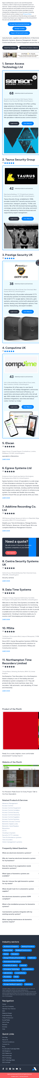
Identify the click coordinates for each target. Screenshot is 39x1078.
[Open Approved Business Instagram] (7, 1069)
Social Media (6, 1020)
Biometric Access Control (11, 821)
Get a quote (11, 553)
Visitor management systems (12, 842)
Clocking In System (8, 833)
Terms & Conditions (8, 1042)
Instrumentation (28, 969)
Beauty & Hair (8, 950)
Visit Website (28, 123)
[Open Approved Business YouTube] (17, 1069)
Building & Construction (23, 950)
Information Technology (11, 969)
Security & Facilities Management (14, 980)
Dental (6, 954)
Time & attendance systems (11, 837)
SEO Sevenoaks (7, 1055)
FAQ (3, 1029)
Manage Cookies (19, 28)
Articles (4, 1027)
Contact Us (5, 1044)
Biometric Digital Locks (10, 824)
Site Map (5, 1037)
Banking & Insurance (28, 946)
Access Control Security (10, 812)
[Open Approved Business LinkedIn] (13, 1069)
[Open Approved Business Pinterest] (10, 1069)
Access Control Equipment (11, 808)
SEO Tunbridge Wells (8, 1060)
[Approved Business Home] (34, 1068)
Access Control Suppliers (11, 817)
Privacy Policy (27, 14)
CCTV (4, 830)
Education (15, 954)
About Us (5, 1040)
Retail (16, 977)
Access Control (7, 806)
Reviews (4, 1024)
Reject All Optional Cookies (19, 33)
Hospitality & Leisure (10, 965)
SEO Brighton (6, 1051)
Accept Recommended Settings (19, 24)
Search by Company (10, 48)
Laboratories (8, 973)
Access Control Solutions (11, 815)
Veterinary (28, 984)
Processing (7, 977)
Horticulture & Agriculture (12, 961)
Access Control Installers (11, 810)
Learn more (14, 123)
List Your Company (8, 1006)
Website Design (7, 1013)
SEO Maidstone (7, 1053)
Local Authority (20, 973)
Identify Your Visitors (9, 1009)
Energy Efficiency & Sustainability (14, 958)
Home (4, 1004)
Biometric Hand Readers (10, 826)
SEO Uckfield (6, 1062)
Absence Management (10, 803)
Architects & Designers (11, 946)
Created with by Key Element (19, 1076)
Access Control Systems (10, 819)
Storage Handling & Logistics (12, 984)
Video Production (7, 1018)
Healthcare (31, 958)
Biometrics (6, 828)
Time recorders (7, 840)
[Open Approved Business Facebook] (3, 1069)
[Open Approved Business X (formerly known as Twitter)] (20, 1069)
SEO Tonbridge (6, 1058)
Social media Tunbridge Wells (11, 1049)
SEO (3, 1011)
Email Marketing (7, 1015)
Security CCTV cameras (10, 835)
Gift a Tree (5, 1022)
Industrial (23, 965)
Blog (3, 1046)
